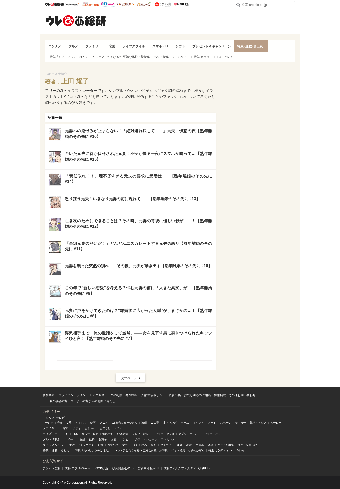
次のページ (129, 378)
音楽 (60, 422)
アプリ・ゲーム (188, 433)
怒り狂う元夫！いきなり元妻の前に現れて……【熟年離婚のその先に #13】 (132, 199)
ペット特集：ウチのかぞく (172, 57)
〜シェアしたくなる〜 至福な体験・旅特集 (121, 57)
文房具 (200, 444)
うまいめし (125, 4)
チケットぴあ (51, 468)
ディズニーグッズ (163, 433)
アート (212, 422)
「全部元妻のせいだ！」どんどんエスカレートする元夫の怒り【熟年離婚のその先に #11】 (138, 246)
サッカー (240, 422)
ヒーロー (275, 422)
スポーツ (225, 422)
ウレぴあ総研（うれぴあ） (76, 20)
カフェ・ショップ (146, 439)
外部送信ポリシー (153, 395)
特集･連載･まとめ (250, 46)
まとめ (64, 450)
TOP (48, 73)
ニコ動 (155, 422)
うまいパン (144, 4)
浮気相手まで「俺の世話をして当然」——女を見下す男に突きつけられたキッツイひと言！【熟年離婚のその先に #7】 (138, 336)
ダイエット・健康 (171, 444)
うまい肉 (162, 4)
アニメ (104, 422)
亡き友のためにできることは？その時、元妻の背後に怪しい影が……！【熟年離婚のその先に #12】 (138, 223)
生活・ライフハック (81, 444)
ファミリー (93, 46)
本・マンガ (170, 422)
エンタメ (54, 46)
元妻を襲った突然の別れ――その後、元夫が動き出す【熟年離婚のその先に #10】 (138, 266)
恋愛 (112, 46)
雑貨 (210, 444)
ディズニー (50, 434)
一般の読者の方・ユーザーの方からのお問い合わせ (81, 401)
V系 (69, 422)
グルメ (73, 46)
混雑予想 (107, 433)
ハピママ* (72, 4)
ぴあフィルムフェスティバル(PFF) (186, 468)
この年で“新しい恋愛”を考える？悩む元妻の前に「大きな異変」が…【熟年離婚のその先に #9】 (138, 290)
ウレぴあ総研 (54, 4)
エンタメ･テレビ (54, 418)
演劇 (144, 422)
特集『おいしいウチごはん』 (69, 57)
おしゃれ (90, 428)
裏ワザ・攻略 (90, 433)
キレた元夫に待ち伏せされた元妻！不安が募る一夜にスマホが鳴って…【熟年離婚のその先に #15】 (138, 156)
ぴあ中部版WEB (148, 468)
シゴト (180, 46)
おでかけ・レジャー (112, 428)
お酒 (113, 439)
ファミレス (168, 439)
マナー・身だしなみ (134, 444)
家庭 (66, 428)
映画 (93, 422)
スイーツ (70, 439)
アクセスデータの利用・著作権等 (114, 395)
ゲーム (185, 422)
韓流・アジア (258, 422)
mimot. (108, 4)
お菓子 (103, 439)
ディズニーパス (211, 433)
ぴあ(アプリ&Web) (77, 468)
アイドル (80, 422)
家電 (189, 444)
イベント (198, 422)
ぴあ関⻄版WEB (123, 468)
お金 (100, 444)
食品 (82, 439)
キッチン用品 (225, 444)
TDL (65, 433)
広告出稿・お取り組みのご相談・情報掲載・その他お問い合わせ (212, 395)
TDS (75, 433)
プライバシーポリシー (73, 395)
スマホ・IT (160, 46)
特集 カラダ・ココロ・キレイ (213, 57)
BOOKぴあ (101, 468)
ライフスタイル (133, 46)
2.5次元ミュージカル (124, 422)
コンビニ (125, 439)
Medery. (181, 4)
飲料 (92, 439)
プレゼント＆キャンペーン (211, 46)
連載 (54, 450)
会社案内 (49, 395)
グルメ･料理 (51, 439)
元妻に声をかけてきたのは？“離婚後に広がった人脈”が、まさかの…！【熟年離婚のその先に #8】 (138, 313)
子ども (77, 428)
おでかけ (112, 444)
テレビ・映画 (140, 433)
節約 (153, 444)
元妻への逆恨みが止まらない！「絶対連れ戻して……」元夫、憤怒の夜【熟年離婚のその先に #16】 (138, 133)
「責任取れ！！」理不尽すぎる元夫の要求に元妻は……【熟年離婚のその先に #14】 (138, 179)
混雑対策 (122, 433)
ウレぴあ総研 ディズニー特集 (90, 4)
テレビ (49, 422)
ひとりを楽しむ (247, 444)
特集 (46, 450)
